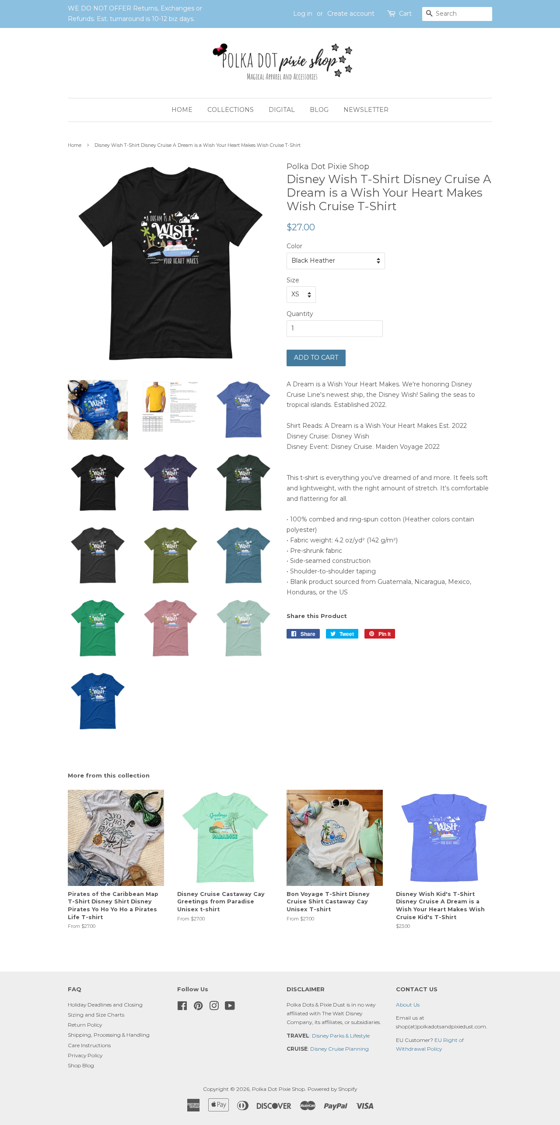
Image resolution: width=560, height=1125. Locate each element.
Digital (282, 110)
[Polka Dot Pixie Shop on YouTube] (230, 1007)
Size (293, 280)
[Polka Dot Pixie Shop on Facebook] (182, 1007)
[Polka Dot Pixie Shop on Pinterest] (198, 1007)
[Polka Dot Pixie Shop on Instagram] (214, 1007)
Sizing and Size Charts (96, 1014)
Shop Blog (81, 1065)
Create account (350, 13)
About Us (408, 1004)
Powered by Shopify (332, 1089)
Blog (319, 110)
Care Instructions (89, 1045)
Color (294, 246)
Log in (302, 13)
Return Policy (85, 1024)
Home (182, 110)
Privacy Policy (85, 1055)
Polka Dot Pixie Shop (278, 1089)
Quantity (300, 314)
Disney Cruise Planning (339, 1048)
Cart (405, 13)
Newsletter (365, 110)
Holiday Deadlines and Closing (105, 1004)
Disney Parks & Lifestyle (341, 1035)
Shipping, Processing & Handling (109, 1034)
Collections (230, 110)
